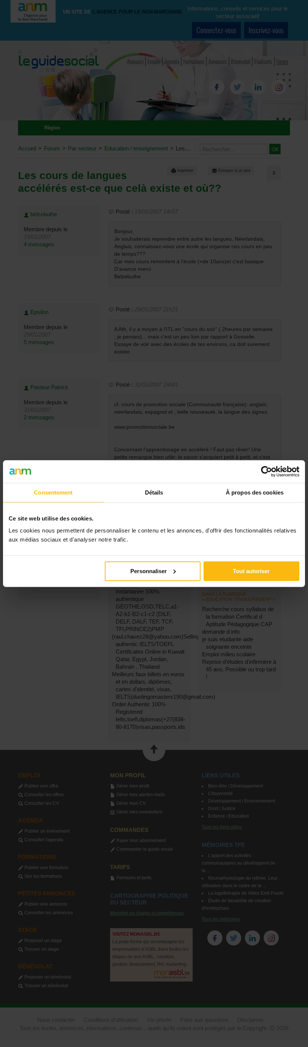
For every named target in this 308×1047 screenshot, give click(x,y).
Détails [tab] (154, 492)
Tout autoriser (251, 571)
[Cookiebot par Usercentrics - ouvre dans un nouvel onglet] (266, 471)
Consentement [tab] (53, 492)
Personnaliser (148, 571)
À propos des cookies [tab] (255, 492)
